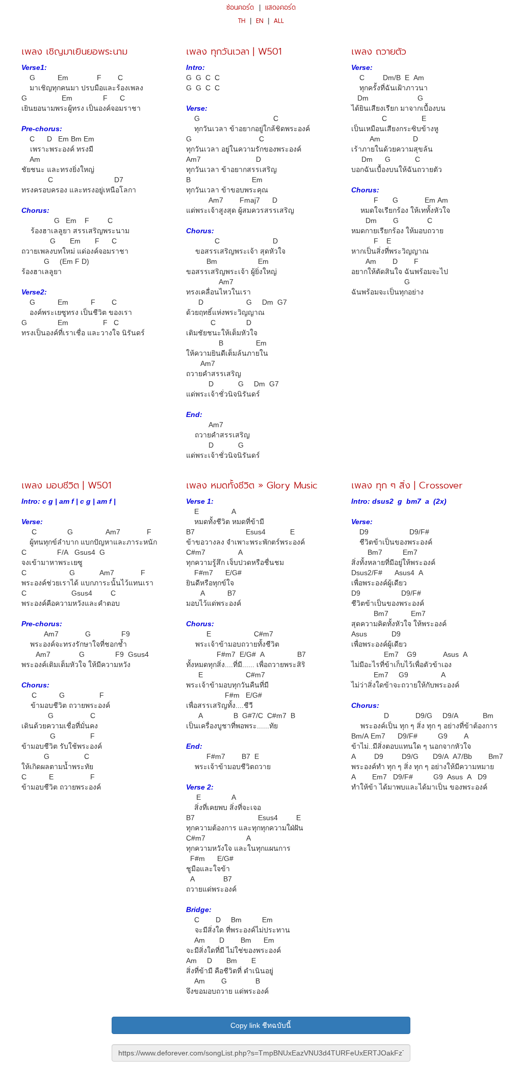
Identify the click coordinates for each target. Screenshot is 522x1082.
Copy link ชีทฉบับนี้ (260, 1025)
